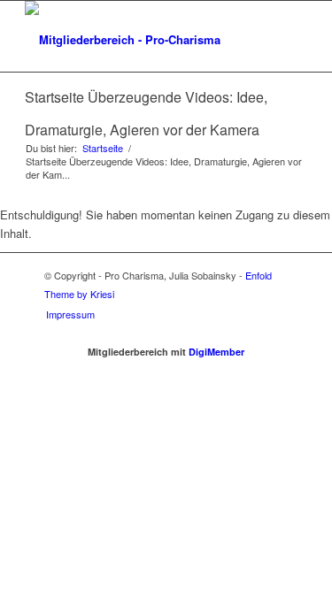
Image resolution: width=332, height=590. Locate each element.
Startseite (102, 148)
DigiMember (216, 351)
